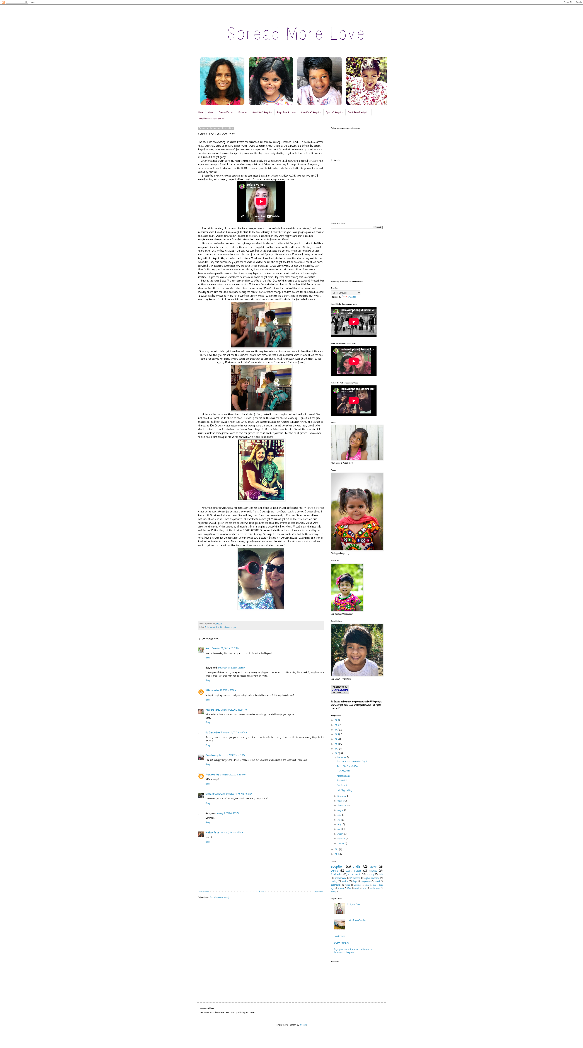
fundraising (336, 874)
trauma (341, 888)
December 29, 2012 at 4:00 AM (234, 732)
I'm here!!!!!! (342, 780)
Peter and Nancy (213, 709)
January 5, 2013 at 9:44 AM (231, 832)
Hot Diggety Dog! (344, 790)
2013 (337, 748)
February (342, 838)
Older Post (318, 891)
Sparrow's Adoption (334, 112)
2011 (337, 849)
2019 (337, 720)
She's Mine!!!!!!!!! (344, 771)
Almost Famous (343, 775)
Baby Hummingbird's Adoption (211, 118)
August (341, 810)
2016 (337, 734)
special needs (375, 888)
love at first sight (216, 627)
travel (377, 881)
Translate (352, 296)
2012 (337, 753)
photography (340, 878)
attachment (354, 874)
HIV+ (349, 888)
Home (200, 112)
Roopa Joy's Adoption (286, 112)
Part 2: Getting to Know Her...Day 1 (352, 761)
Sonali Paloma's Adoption (358, 112)
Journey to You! (212, 774)
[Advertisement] (357, 255)
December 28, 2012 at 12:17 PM (225, 648)
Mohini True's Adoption (311, 112)
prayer (233, 627)
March (341, 833)
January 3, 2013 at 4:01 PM (228, 813)
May (340, 824)
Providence (355, 878)
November (342, 796)
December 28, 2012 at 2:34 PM (234, 709)
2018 (337, 725)
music (365, 888)
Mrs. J (208, 648)
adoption (337, 866)
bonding (370, 874)
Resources (243, 112)
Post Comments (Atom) (219, 897)
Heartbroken (339, 936)
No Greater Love (213, 732)
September (343, 805)
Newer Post (204, 891)
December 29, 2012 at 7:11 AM (232, 755)
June (340, 819)
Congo (347, 885)
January (341, 843)
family (367, 885)
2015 (337, 739)
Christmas (357, 885)
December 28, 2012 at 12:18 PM (231, 667)
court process (353, 870)
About (211, 112)
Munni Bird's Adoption (262, 112)
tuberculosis (336, 884)
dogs (355, 881)
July (340, 815)
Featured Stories (226, 112)
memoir (357, 888)
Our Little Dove (353, 904)
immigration (366, 881)
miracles (227, 627)
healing (334, 881)
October (341, 800)
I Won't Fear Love (341, 942)
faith (381, 874)
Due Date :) (342, 785)
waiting (334, 870)
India (207, 627)
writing (333, 891)
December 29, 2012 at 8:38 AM (233, 774)
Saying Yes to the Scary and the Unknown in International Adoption (353, 951)
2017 (337, 729)
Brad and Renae (212, 832)
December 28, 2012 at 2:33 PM (223, 690)
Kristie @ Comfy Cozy (215, 793)
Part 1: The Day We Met (347, 766)
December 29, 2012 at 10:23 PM (239, 793)
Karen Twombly (212, 755)
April (340, 829)
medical (345, 881)
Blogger (303, 1024)
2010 (337, 854)
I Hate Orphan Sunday (356, 920)
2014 (337, 744)
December (342, 757)
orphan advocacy (371, 878)
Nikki (208, 690)
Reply (208, 657)
